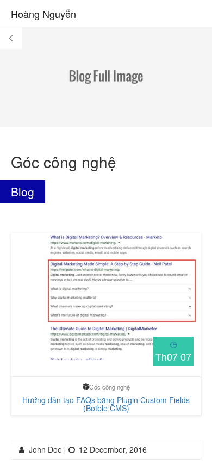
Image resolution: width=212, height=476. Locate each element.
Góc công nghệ (109, 386)
